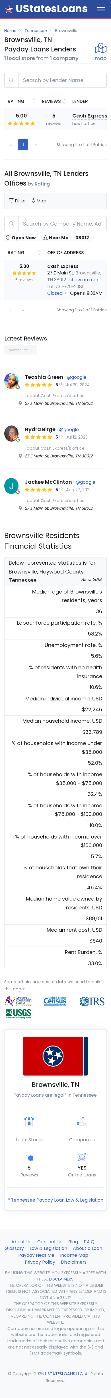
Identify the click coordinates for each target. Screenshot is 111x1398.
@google (77, 377)
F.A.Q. (89, 1241)
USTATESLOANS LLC (64, 1374)
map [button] (101, 58)
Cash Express (89, 115)
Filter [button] (21, 201)
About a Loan (87, 1248)
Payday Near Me (36, 1255)
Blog (73, 1241)
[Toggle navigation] (101, 8)
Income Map (74, 1255)
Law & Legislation (48, 1248)
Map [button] (41, 201)
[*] (8, 9)
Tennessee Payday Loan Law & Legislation (57, 1200)
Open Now (24, 237)
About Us (21, 1241)
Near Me (58, 237)
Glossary (14, 1248)
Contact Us (50, 1241)
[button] (74, 293)
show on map (84, 279)
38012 (82, 237)
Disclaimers (74, 1262)
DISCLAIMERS (61, 1279)
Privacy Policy (40, 1262)
